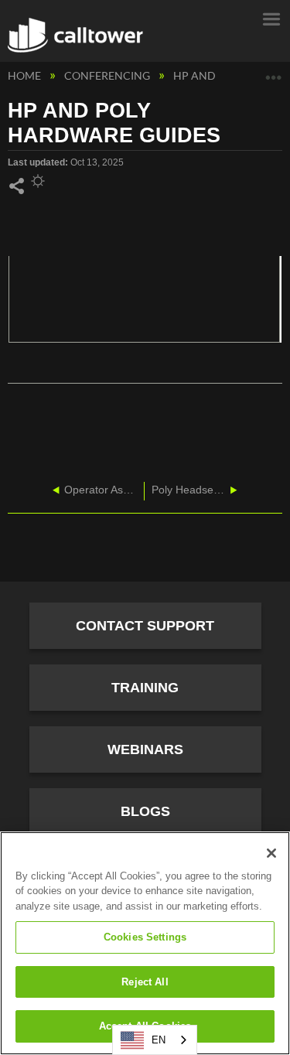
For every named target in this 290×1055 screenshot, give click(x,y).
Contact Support (145, 625)
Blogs (145, 811)
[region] (145, 943)
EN (158, 1040)
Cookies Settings (145, 937)
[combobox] (154, 1040)
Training (145, 687)
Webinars (145, 749)
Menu (270, 17)
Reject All (144, 982)
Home (25, 75)
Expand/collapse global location (273, 71)
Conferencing (108, 75)
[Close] (271, 853)
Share (16, 186)
